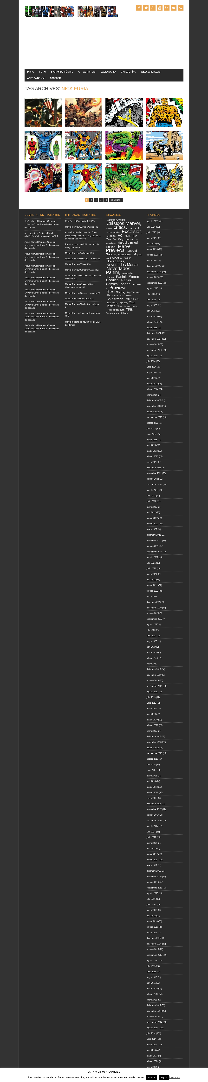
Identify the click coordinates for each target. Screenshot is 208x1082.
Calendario (108, 71)
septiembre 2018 (154, 753)
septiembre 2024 (154, 350)
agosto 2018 (152, 759)
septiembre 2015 (154, 955)
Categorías (128, 71)
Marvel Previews (119, 248)
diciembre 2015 (154, 938)
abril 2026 (151, 243)
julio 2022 (151, 495)
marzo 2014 (152, 1056)
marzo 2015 (152, 988)
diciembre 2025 (154, 266)
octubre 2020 (153, 613)
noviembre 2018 (154, 742)
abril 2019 (151, 714)
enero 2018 (152, 798)
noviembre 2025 (154, 271)
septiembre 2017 (154, 820)
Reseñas (115, 291)
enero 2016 (152, 932)
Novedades (115, 261)
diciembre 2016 (154, 871)
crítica (120, 227)
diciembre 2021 (154, 535)
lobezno (129, 239)
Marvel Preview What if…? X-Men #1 (82, 258)
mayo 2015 (152, 977)
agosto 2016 (152, 893)
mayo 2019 (152, 708)
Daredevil (134, 228)
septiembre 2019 (154, 686)
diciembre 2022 (154, 467)
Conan (109, 228)
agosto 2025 (152, 288)
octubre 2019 (153, 680)
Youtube (159, 8)
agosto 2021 (152, 557)
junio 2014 (151, 1039)
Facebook (139, 8)
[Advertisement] (104, 44)
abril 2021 (151, 579)
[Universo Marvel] (72, 17)
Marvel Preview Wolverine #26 (79, 253)
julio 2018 (151, 764)
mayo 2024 (152, 372)
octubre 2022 (153, 479)
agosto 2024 (152, 355)
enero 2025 (152, 327)
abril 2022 (151, 512)
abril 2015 (151, 983)
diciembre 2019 (154, 669)
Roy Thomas (133, 292)
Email (173, 8)
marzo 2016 (152, 921)
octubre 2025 (153, 277)
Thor (132, 302)
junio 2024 (151, 367)
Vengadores (112, 313)
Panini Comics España (118, 282)
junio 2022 (151, 501)
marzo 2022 (152, 518)
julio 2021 (151, 563)
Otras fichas (86, 71)
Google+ (153, 8)
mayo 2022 (152, 507)
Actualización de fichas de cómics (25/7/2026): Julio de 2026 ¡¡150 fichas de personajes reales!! (83, 235)
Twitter (146, 8)
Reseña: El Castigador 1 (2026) (80, 221)
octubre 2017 (153, 815)
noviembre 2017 (154, 809)
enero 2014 (152, 1067)
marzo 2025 (152, 316)
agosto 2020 (152, 624)
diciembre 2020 (154, 602)
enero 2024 (152, 395)
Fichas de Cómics (62, 71)
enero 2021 (152, 596)
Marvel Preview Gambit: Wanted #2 (81, 270)
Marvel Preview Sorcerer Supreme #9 (82, 293)
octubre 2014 (153, 1016)
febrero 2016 (152, 927)
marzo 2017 (152, 854)
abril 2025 (151, 311)
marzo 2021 (152, 585)
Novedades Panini (118, 270)
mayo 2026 (152, 238)
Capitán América (116, 220)
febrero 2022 (152, 523)
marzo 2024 (152, 383)
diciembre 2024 (154, 333)
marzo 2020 (152, 652)
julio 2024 (151, 361)
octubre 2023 (153, 411)
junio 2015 (151, 971)
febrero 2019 (152, 725)
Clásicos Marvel (123, 223)
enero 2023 (152, 462)
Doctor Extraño (113, 232)
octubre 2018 (153, 747)
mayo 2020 (152, 641)
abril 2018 (151, 781)
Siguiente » (116, 200)
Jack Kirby (118, 239)
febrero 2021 (152, 591)
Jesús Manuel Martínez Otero (38, 221)
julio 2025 (151, 294)
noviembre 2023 (154, 406)
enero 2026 (152, 260)
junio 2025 (151, 299)
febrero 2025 (152, 322)
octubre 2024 (153, 344)
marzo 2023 (152, 451)
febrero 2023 (152, 456)
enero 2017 (152, 865)
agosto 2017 (152, 826)
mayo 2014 (152, 1044)
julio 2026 (151, 227)
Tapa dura (123, 303)
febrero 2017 (152, 859)
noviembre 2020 (154, 608)
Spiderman (114, 299)
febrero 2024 (152, 389)
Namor (127, 258)
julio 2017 (151, 832)
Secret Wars (118, 295)
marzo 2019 (152, 720)
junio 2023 (151, 434)
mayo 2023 (152, 439)
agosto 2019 (152, 691)
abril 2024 (151, 378)
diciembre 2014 (154, 1005)
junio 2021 (151, 568)
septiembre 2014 (154, 1022)
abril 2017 (151, 848)
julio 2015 (151, 966)
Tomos (110, 306)
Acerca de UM (36, 78)
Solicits (129, 296)
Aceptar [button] (151, 1077)
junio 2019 (151, 703)
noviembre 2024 (154, 339)
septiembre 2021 (154, 551)
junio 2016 (151, 904)
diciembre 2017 (154, 803)
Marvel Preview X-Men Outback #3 (81, 227)
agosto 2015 (152, 960)
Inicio (30, 71)
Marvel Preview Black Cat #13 (79, 298)
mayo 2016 (152, 910)
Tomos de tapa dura (115, 310)
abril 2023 (151, 445)
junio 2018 (151, 770)
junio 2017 (151, 837)
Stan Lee (132, 299)
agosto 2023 (152, 423)
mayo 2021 (152, 574)
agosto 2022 (152, 490)
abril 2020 (151, 647)
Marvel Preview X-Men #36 (78, 264)
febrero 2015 (152, 994)
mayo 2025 (152, 305)
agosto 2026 (152, 221)
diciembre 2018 (154, 736)
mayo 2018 (152, 776)
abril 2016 (151, 915)
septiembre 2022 (154, 484)
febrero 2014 (152, 1061)
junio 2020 (151, 635)
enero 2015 (152, 1000)
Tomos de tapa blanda (127, 306)
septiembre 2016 (154, 888)
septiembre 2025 (154, 283)
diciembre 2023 (154, 400)
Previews (117, 287)
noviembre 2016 (154, 876)
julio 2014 (151, 1033)
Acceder (55, 78)
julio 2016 (151, 899)
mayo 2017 (152, 843)
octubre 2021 (153, 546)
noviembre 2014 (154, 1011)
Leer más (174, 1077)
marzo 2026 (152, 249)
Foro (42, 71)
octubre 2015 (153, 949)
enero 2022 (152, 529)
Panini (121, 277)
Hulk (127, 235)
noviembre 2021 (154, 540)
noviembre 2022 (154, 473)
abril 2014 (151, 1050)
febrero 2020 (152, 658)
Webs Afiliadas (150, 71)
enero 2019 (152, 731)
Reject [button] (164, 1077)
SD (108, 295)
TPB (129, 309)
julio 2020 (151, 630)
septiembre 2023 (154, 417)
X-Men (124, 313)
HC (120, 235)
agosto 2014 (152, 1027)
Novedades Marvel (122, 265)
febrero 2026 (152, 255)
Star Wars (111, 302)
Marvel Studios (124, 255)
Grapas (110, 235)
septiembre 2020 (154, 619)
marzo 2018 (152, 787)
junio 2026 (151, 232)
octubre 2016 (153, 882)
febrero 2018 (152, 792)
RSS (166, 8)
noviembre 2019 (154, 675)
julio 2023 (151, 428)
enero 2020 (152, 664)
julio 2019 (151, 697)
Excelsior (131, 231)
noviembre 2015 (154, 944)
